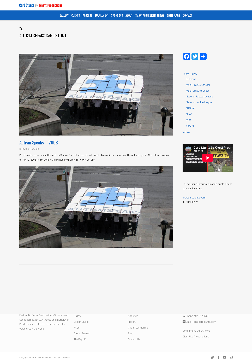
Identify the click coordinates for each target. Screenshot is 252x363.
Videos (186, 132)
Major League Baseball (198, 85)
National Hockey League (199, 102)
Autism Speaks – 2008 (38, 142)
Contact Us (134, 339)
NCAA (189, 114)
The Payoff (80, 339)
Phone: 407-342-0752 (197, 316)
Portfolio (35, 148)
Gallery (77, 316)
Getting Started (81, 333)
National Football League (199, 96)
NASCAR (190, 108)
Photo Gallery (190, 74)
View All (190, 125)
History (132, 321)
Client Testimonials (138, 327)
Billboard (191, 79)
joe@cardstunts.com (194, 197)
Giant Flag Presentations (196, 336)
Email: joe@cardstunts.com (200, 321)
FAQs (77, 327)
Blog (130, 333)
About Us (133, 316)
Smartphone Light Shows (196, 330)
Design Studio (81, 321)
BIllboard (24, 148)
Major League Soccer (197, 90)
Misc (188, 120)
